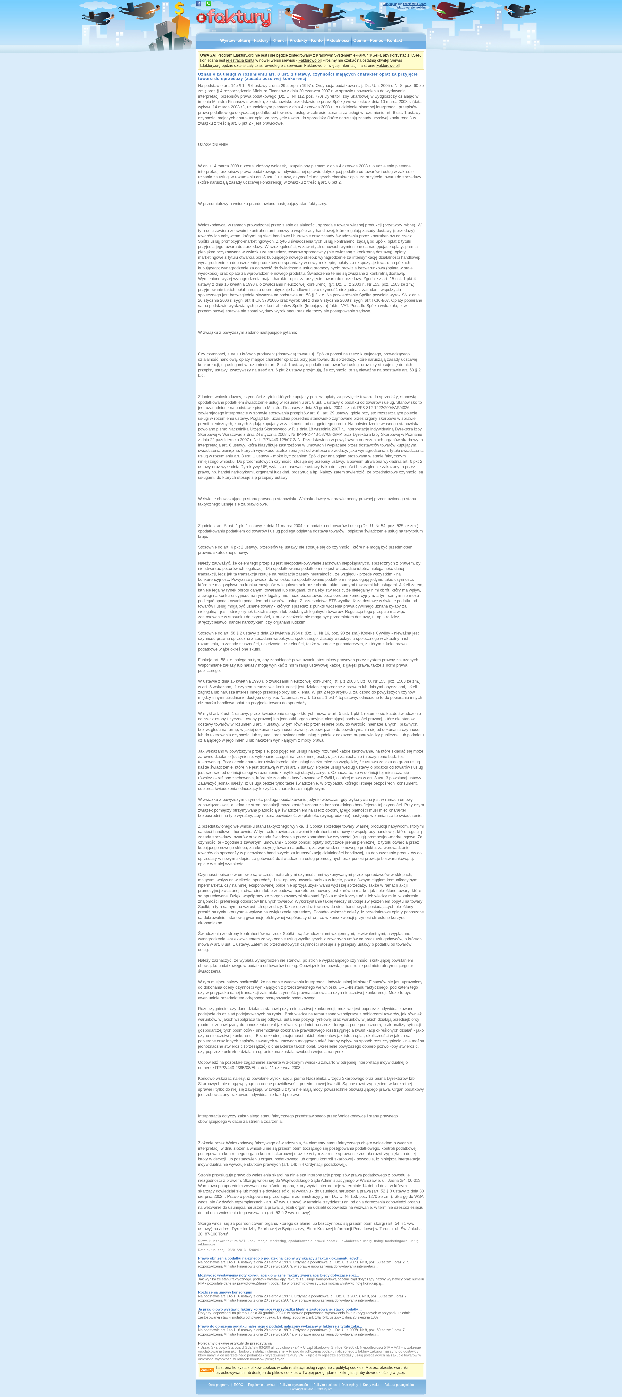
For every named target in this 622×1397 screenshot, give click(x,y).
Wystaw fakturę (235, 40)
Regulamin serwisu (261, 1385)
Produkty (298, 40)
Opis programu (218, 1385)
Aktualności (338, 40)
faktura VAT (235, 1241)
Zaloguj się (390, 4)
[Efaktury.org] (234, 31)
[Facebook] (198, 5)
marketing (278, 1241)
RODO (238, 1385)
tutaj (354, 1373)
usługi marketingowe (390, 1241)
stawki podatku (327, 1241)
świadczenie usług (357, 1241)
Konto (317, 40)
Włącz (401, 7)
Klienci (279, 40)
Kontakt (394, 40)
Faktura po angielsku (399, 1385)
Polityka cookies (325, 1385)
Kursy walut (371, 1385)
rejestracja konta (240, 60)
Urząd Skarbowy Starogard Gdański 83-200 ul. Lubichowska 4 (249, 1347)
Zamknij (207, 1370)
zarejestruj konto (414, 4)
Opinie (359, 40)
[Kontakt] (208, 5)
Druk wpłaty (350, 1385)
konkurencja (258, 1241)
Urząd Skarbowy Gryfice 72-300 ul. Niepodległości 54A (346, 1347)
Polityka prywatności (294, 1385)
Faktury (261, 40)
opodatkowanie (300, 1241)
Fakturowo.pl (309, 60)
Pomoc (376, 40)
